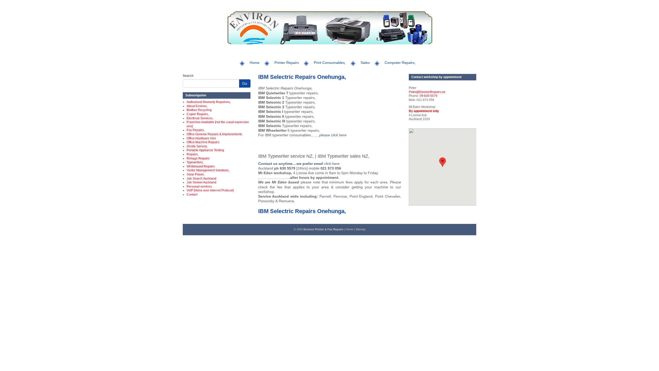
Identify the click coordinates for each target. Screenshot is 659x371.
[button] (442, 162)
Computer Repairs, (400, 63)
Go (244, 83)
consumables (317, 135)
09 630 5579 (428, 96)
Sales (365, 63)
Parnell (325, 196)
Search (188, 76)
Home (254, 63)
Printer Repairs (286, 63)
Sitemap (360, 229)
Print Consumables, (330, 63)
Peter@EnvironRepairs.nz (427, 92)
